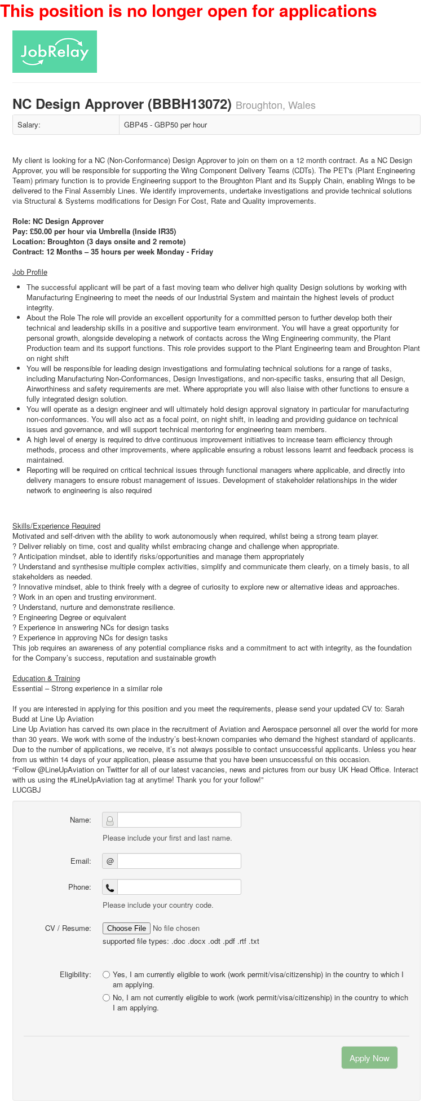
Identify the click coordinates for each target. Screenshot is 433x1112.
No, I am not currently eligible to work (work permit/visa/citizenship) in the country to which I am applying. (260, 1002)
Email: (80, 860)
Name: (80, 819)
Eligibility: (75, 974)
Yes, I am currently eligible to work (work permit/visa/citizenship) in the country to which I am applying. (258, 979)
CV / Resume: (68, 927)
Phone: (79, 886)
